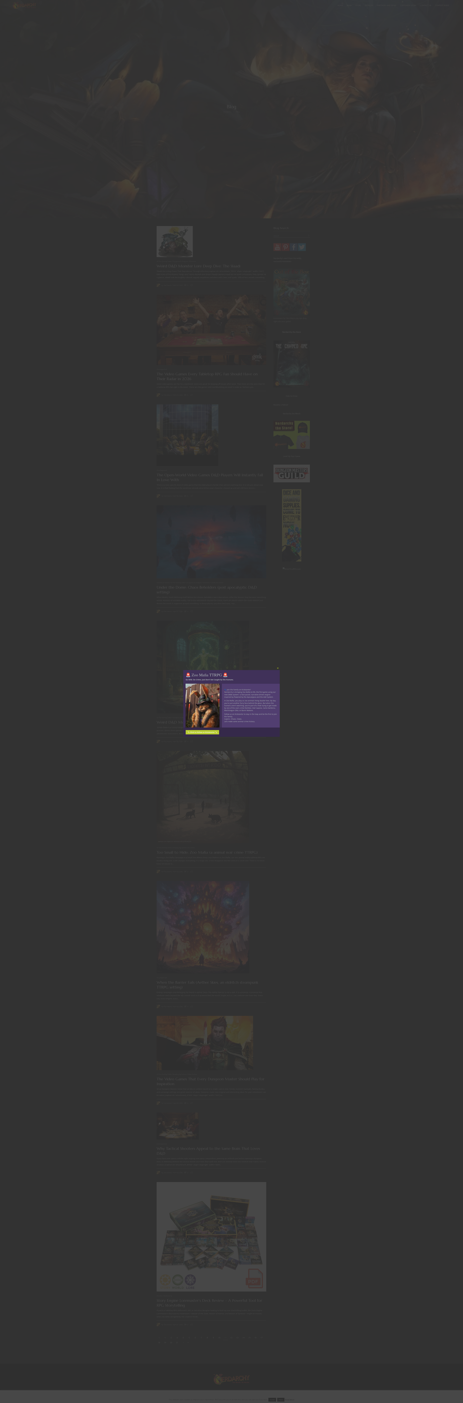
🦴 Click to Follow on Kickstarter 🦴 (202, 732)
